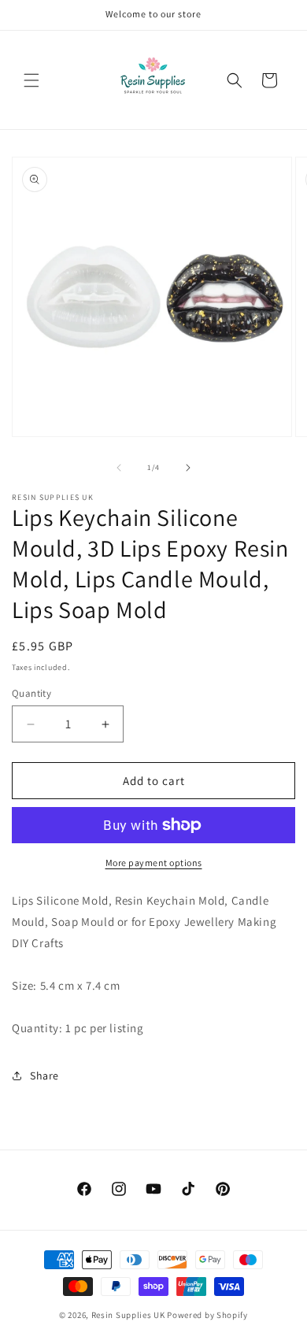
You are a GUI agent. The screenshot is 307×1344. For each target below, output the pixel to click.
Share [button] (44, 1075)
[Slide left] (119, 467)
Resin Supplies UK (128, 1314)
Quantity (31, 693)
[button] (31, 80)
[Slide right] (188, 467)
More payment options (153, 862)
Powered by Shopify (207, 1314)
